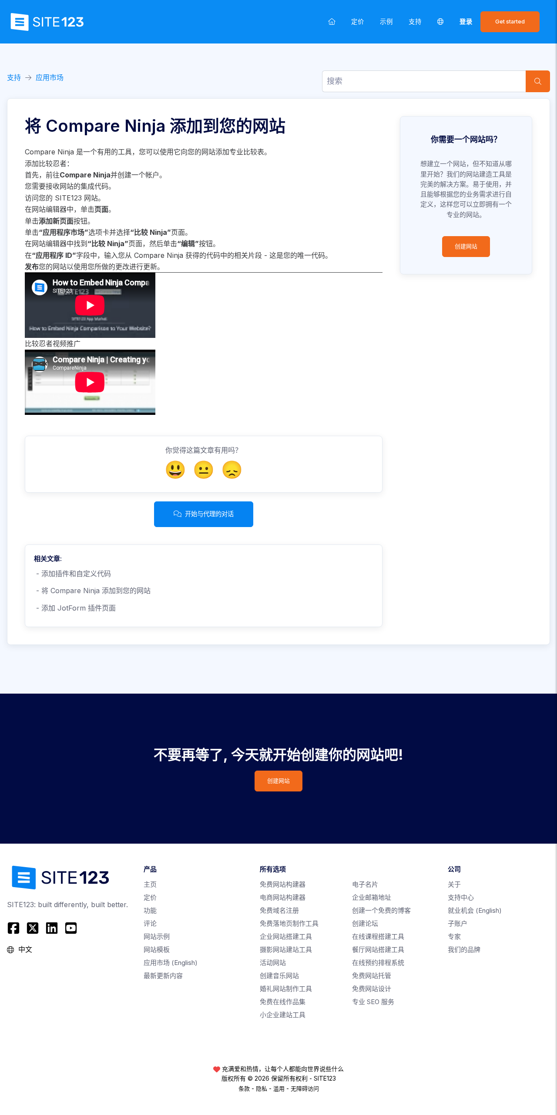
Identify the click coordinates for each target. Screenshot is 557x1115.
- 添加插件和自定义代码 (72, 573)
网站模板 (157, 949)
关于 (454, 884)
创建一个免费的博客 (381, 910)
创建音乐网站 (279, 975)
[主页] (331, 21)
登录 (466, 21)
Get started (510, 21)
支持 (415, 21)
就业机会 (475, 910)
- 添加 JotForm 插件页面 (75, 608)
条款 (244, 1088)
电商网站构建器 (282, 897)
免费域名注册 (279, 910)
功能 (150, 910)
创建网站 (466, 246)
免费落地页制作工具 (289, 923)
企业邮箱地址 (371, 897)
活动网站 (273, 962)
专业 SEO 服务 (373, 1002)
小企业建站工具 (282, 1015)
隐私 (261, 1088)
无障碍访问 (305, 1088)
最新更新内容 (163, 975)
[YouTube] (71, 928)
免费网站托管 (371, 975)
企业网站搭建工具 (286, 936)
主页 (150, 884)
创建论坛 (365, 923)
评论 (150, 923)
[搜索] (538, 81)
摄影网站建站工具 (286, 949)
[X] (32, 928)
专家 (454, 936)
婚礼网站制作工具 (286, 989)
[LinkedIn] (51, 928)
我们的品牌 (464, 949)
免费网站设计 (371, 989)
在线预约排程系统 (378, 962)
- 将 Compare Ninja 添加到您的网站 (92, 590)
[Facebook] (14, 928)
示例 (386, 21)
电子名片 (365, 884)
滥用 (279, 1088)
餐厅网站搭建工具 (378, 949)
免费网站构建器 (282, 884)
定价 (357, 21)
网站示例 (157, 936)
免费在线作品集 (282, 1002)
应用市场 (50, 77)
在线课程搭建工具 (378, 936)
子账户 (457, 923)
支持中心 (461, 897)
